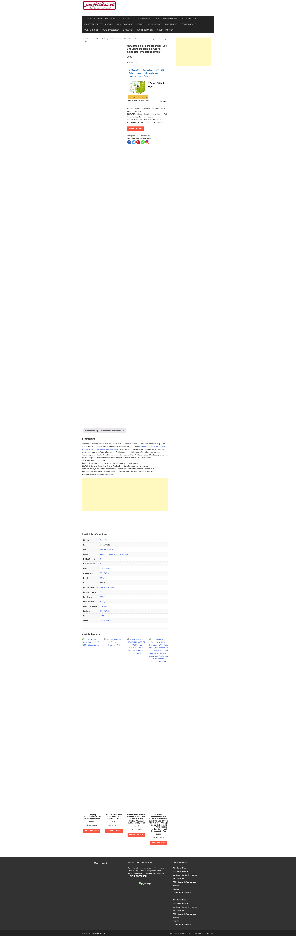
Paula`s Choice (91, 30)
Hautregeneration (143, 18)
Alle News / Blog (179, 868)
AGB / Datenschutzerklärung (184, 882)
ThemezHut (210, 933)
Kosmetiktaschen (164, 30)
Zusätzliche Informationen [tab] (112, 431)
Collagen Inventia (93, 18)
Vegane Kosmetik (188, 24)
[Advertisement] (125, 494)
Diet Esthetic (105, 568)
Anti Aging (110, 18)
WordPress (187, 933)
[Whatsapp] (143, 142)
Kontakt (176, 885)
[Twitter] (134, 142)
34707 (102, 578)
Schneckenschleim (93, 39)
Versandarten (178, 878)
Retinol (140, 24)
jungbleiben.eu (99, 933)
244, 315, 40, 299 (107, 587)
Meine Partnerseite (180, 871)
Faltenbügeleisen (110, 30)
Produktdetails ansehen (138, 97)
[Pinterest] (138, 142)
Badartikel (104, 540)
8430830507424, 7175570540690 (114, 554)
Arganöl (109, 24)
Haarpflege (171, 24)
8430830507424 (106, 550)
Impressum (177, 889)
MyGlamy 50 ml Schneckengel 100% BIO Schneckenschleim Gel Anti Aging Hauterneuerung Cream (146, 73)
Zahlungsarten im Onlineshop (185, 875)
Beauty (102, 602)
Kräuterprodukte (93, 24)
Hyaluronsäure (125, 24)
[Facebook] (129, 142)
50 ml (102, 616)
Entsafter (128, 30)
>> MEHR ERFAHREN (137, 876)
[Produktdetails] (137, 86)
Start (84, 39)
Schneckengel (154, 24)
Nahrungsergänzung (166, 18)
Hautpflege (124, 18)
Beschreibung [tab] (91, 431)
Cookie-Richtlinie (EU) (182, 892)
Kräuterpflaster (189, 18)
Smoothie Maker (145, 30)
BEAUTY (103, 606)
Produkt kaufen (135, 128)
